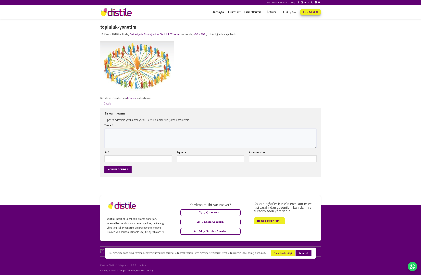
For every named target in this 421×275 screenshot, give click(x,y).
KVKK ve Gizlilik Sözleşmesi (114, 265)
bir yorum (131, 98)
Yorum (108, 125)
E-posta (182, 152)
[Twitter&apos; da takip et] (305, 2)
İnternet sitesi (257, 152)
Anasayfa (218, 12)
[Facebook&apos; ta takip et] (299, 2)
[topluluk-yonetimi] (137, 65)
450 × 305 (199, 34)
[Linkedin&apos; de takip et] (316, 2)
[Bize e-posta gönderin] (309, 2)
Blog (293, 2)
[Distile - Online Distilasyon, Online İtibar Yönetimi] (116, 12)
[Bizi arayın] (312, 2)
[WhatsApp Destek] (412, 266)
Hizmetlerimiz (252, 12)
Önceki (105, 103)
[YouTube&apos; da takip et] (319, 2)
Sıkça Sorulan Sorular (277, 2)
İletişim (271, 12)
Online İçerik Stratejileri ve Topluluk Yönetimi (155, 34)
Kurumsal (233, 12)
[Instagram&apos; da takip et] (302, 2)
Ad (106, 152)
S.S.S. (134, 265)
